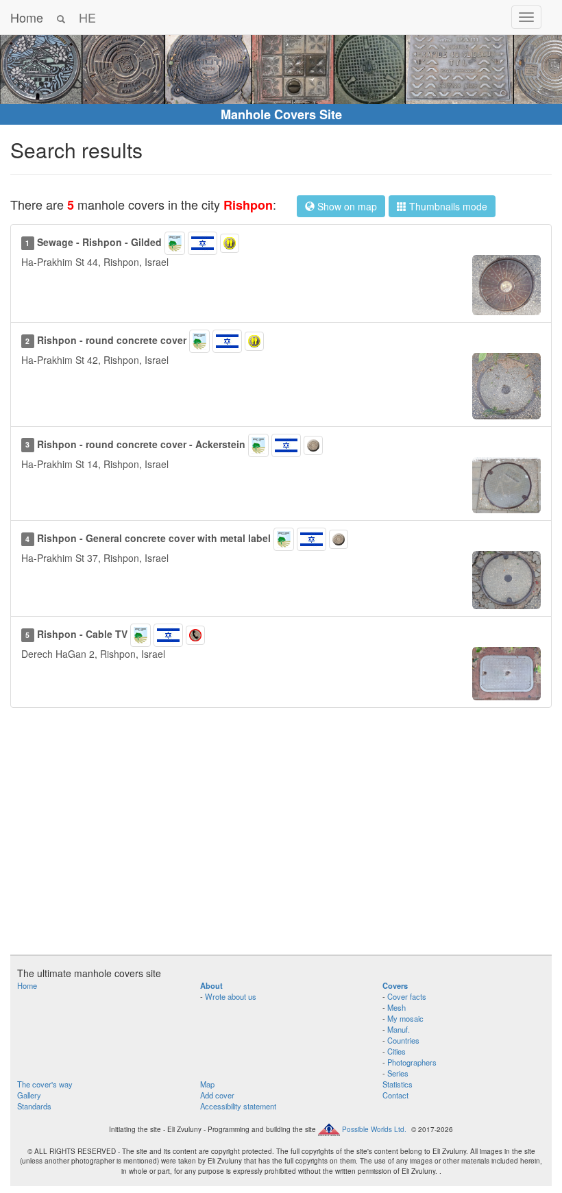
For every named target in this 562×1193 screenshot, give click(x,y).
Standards (34, 1105)
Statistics (397, 1084)
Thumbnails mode (446, 206)
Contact (395, 1095)
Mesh (396, 1007)
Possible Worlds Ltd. (374, 1128)
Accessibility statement (238, 1105)
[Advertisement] (281, 838)
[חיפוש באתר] (61, 17)
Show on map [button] (346, 206)
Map (207, 1084)
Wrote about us (230, 996)
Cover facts (406, 996)
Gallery (29, 1095)
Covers (395, 985)
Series (397, 1073)
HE (87, 17)
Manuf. (398, 1029)
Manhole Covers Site (281, 114)
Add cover (217, 1095)
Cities (396, 1051)
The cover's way (45, 1084)
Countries (403, 1040)
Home (26, 17)
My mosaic (405, 1018)
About (211, 985)
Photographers (412, 1062)
